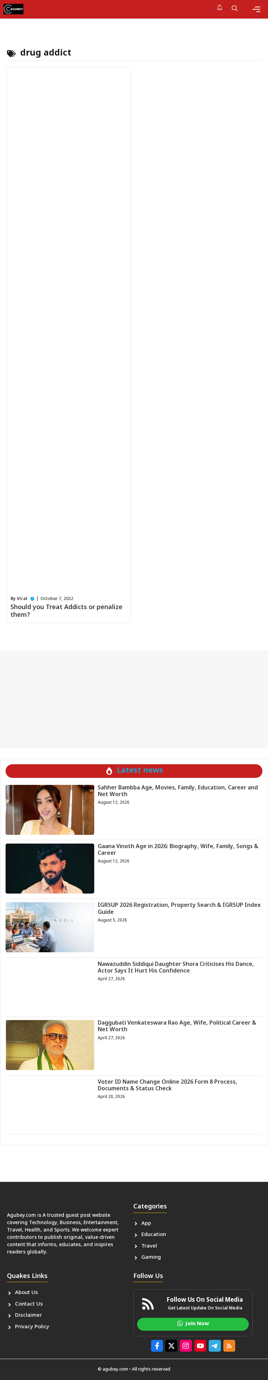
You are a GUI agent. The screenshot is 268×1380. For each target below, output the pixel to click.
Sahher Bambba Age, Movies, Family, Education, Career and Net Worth (178, 792)
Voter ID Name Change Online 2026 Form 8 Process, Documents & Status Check (167, 1086)
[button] (235, 9)
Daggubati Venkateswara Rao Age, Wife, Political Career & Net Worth (177, 1027)
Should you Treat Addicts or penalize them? (66, 611)
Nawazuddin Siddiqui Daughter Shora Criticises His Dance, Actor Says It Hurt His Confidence (176, 968)
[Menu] (256, 9)
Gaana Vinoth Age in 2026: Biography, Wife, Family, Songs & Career (178, 850)
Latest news (140, 771)
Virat (22, 599)
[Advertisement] (134, 699)
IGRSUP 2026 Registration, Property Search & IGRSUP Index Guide (179, 909)
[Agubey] (13, 9)
